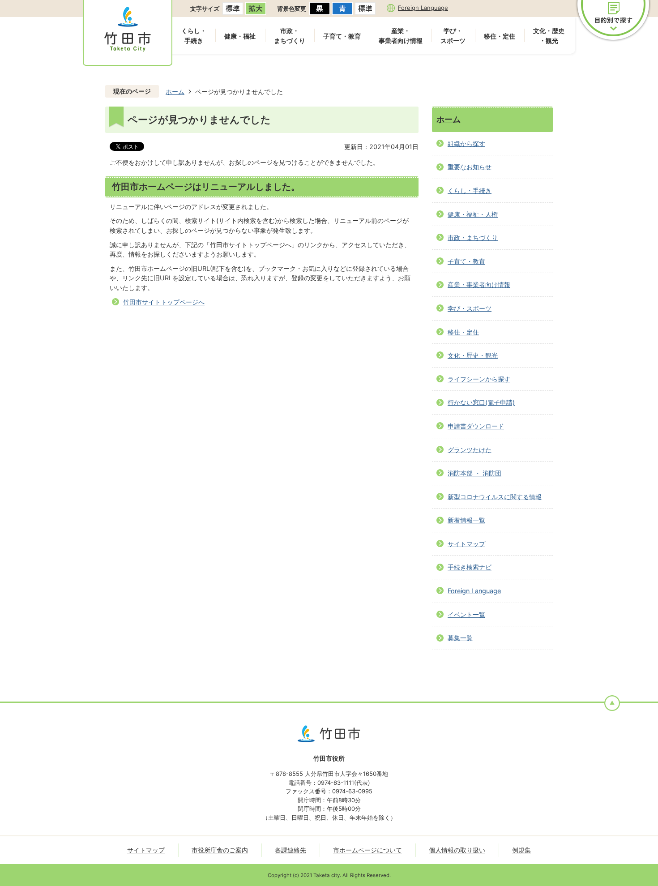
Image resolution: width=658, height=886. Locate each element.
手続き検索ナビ (469, 567)
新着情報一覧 (466, 520)
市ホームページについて (367, 850)
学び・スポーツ (453, 35)
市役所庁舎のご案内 (220, 850)
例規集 (521, 850)
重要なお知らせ (469, 167)
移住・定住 (499, 36)
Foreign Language (423, 7)
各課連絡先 (290, 850)
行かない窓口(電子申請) (481, 402)
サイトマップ (466, 544)
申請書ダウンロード (476, 426)
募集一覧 (460, 638)
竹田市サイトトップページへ (164, 302)
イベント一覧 (466, 614)
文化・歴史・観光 (548, 35)
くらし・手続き (193, 35)
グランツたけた (469, 450)
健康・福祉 (240, 36)
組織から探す (466, 143)
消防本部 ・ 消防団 (474, 473)
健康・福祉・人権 (473, 214)
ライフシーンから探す (479, 379)
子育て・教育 (342, 36)
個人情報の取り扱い (457, 850)
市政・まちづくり (289, 35)
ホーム (175, 91)
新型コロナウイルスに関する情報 (495, 497)
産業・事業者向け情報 (401, 35)
